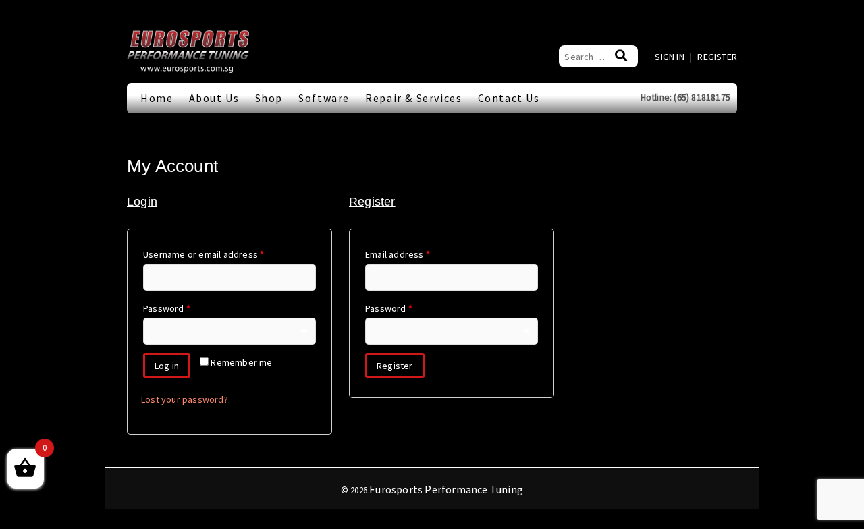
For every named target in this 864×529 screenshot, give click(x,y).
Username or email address (203, 254)
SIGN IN (670, 57)
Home (156, 98)
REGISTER (717, 57)
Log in (167, 366)
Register (395, 366)
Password (166, 308)
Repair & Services (413, 98)
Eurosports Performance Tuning (446, 489)
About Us (214, 98)
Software (324, 98)
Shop (269, 98)
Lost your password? (184, 399)
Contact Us (509, 98)
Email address (397, 254)
